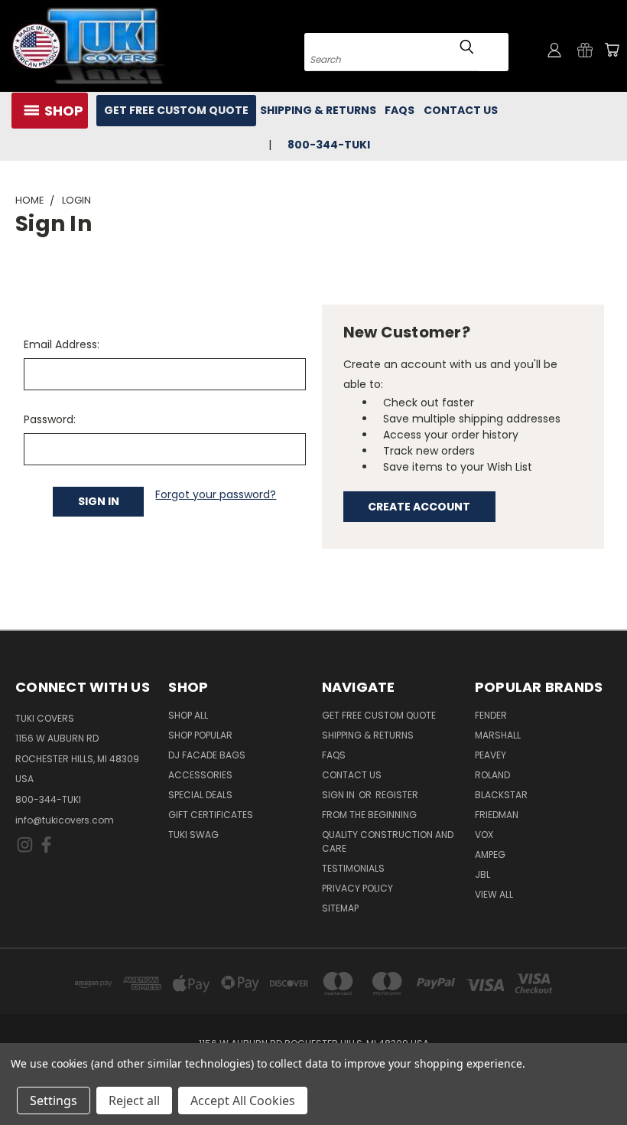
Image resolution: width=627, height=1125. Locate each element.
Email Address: (61, 344)
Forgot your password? (215, 494)
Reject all (134, 1100)
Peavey (490, 754)
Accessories (200, 774)
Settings (53, 1100)
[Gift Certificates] (585, 49)
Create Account (419, 506)
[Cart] (611, 49)
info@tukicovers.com (64, 820)
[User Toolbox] (554, 49)
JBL (482, 874)
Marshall (498, 735)
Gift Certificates (210, 814)
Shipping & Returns (318, 110)
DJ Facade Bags (206, 754)
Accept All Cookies (242, 1100)
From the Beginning (369, 814)
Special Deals (200, 794)
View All (494, 894)
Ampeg (490, 854)
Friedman (496, 814)
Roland (492, 774)
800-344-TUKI (48, 799)
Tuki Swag (193, 834)
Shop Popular (200, 735)
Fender (491, 715)
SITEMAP (340, 908)
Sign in (339, 794)
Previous (603, 1077)
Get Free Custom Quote (176, 110)
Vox (484, 834)
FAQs (399, 110)
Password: (50, 419)
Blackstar (501, 794)
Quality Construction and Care (387, 841)
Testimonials (353, 868)
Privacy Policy (357, 888)
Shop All (188, 715)
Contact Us (461, 110)
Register (396, 794)
